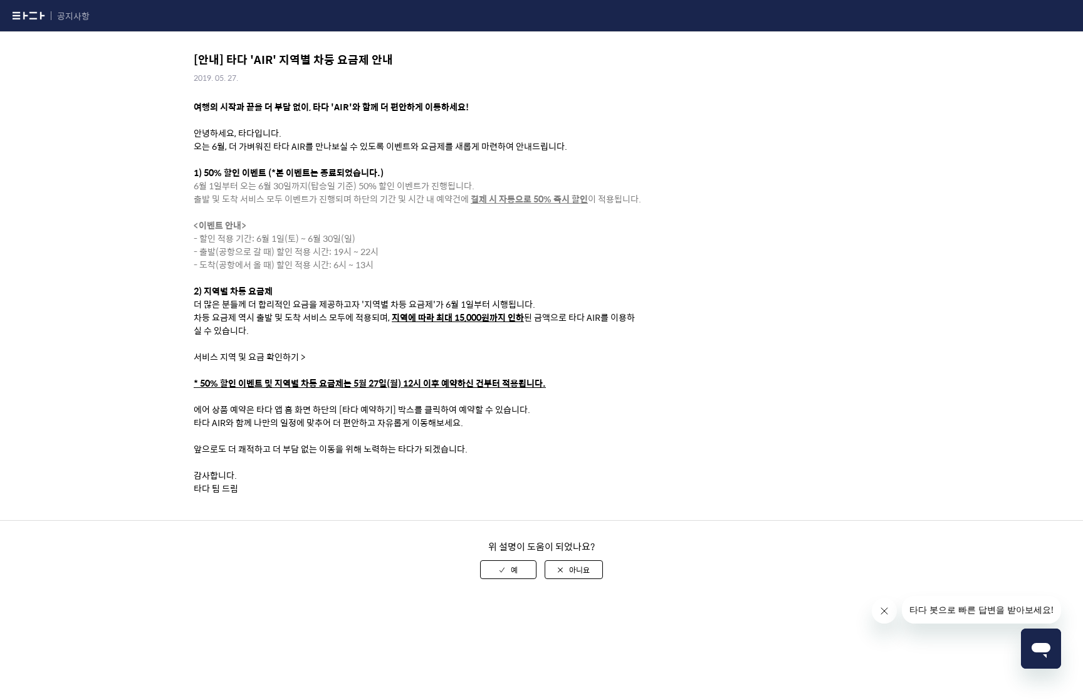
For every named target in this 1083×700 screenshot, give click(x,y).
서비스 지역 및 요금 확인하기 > (249, 356)
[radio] (508, 569)
